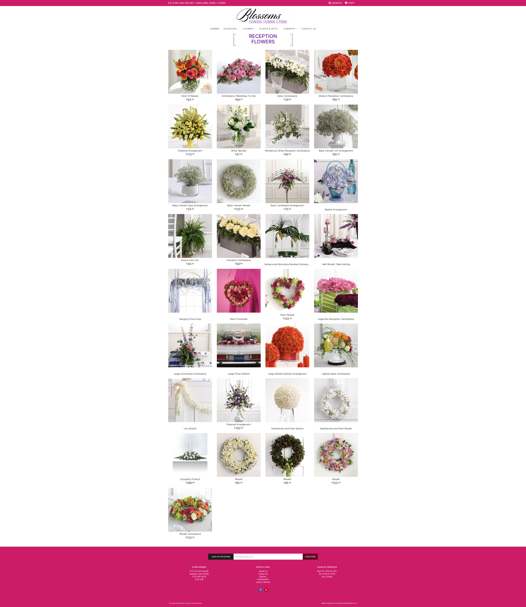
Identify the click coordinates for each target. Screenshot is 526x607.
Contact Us (308, 29)
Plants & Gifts (268, 29)
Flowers (248, 29)
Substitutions (263, 579)
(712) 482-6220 (199, 576)
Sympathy (289, 29)
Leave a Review (263, 582)
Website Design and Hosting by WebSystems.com (339, 603)
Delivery (263, 576)
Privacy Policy (197, 603)
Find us (198, 579)
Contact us (263, 574)
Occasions (230, 29)
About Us (263, 571)
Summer (214, 29)
